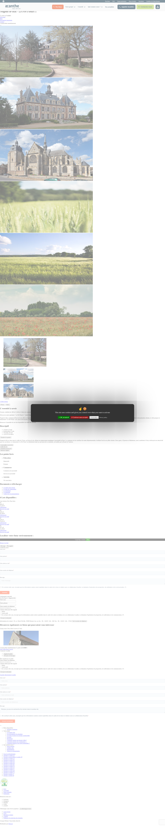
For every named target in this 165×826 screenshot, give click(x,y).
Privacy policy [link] (103, 417)
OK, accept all (64, 417)
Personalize (94, 417)
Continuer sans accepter (80, 417)
